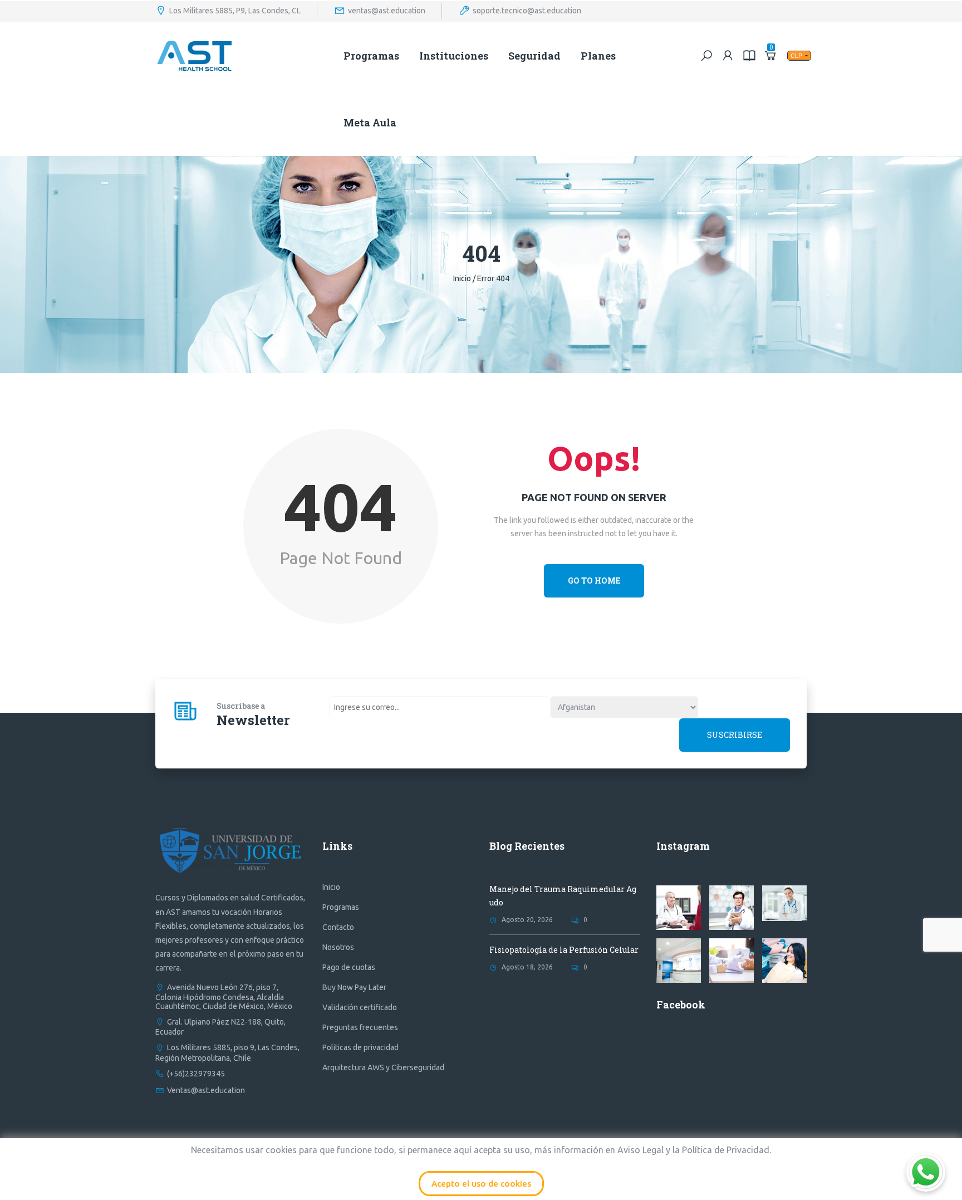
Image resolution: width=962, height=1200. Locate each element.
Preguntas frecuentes (360, 1027)
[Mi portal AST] (728, 55)
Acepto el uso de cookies (481, 1183)
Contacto (338, 927)
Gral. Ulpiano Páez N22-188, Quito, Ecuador (220, 1026)
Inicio (462, 278)
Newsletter (253, 720)
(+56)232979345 (196, 1073)
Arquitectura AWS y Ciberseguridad (383, 1067)
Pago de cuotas (348, 967)
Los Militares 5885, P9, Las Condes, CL (235, 10)
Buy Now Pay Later (354, 987)
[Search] (706, 55)
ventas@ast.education (386, 10)
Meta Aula (369, 122)
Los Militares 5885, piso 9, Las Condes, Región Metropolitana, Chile (227, 1052)
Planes (598, 55)
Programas (371, 55)
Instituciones (453, 55)
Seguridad (534, 55)
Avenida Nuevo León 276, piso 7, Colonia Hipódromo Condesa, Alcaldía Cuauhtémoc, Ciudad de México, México (223, 997)
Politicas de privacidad (360, 1047)
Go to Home (594, 580)
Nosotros (338, 947)
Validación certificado (359, 1007)
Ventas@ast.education (206, 1090)
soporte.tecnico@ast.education (527, 10)
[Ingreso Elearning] (749, 55)
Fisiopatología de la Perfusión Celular (564, 949)
